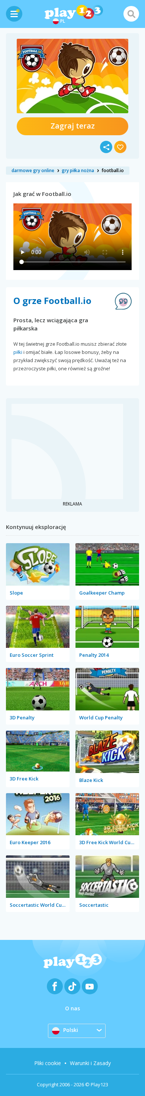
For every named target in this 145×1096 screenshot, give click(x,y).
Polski (70, 1029)
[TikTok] (72, 986)
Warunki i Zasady (90, 1063)
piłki (17, 352)
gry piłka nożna (78, 170)
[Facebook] (55, 986)
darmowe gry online (33, 170)
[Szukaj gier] (131, 14)
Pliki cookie (47, 1063)
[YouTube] (90, 986)
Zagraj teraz (73, 126)
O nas (72, 1008)
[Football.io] (72, 76)
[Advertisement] (67, 450)
